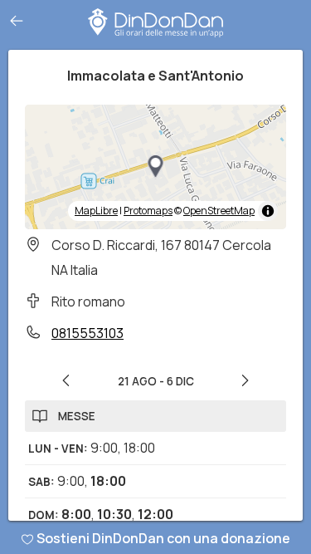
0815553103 (87, 333)
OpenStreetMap (219, 210)
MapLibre (96, 210)
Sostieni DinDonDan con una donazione (163, 538)
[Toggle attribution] (268, 211)
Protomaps (148, 210)
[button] (156, 166)
